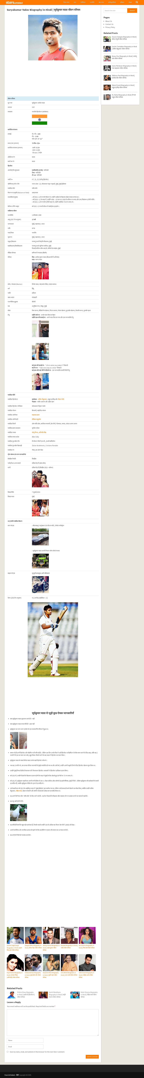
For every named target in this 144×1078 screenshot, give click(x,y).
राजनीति (92, 2)
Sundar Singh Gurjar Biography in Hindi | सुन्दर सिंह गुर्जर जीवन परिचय (14, 948)
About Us (108, 21)
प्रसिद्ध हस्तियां (112, 2)
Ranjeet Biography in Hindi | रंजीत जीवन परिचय (69, 947)
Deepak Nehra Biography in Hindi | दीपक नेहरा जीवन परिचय (33, 947)
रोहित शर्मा (19, 791)
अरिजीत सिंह (42, 432)
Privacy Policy (110, 27)
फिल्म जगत (66, 2)
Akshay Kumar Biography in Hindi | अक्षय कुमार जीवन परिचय (51, 948)
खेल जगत (101, 2)
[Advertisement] (53, 78)
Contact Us (109, 24)
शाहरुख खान (36, 415)
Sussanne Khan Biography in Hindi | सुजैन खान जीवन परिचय (51, 975)
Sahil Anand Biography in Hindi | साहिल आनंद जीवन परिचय (86, 975)
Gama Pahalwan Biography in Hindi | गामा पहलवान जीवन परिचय (124, 67)
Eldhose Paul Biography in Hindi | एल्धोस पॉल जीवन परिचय (123, 76)
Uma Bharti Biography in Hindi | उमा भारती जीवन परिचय (69, 974)
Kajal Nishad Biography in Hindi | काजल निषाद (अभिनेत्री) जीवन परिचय (14, 975)
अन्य (75, 2)
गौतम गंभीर (61, 399)
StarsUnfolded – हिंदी (11, 1075)
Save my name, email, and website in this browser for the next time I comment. (37, 1052)
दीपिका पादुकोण (36, 419)
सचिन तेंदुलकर (42, 399)
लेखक (130, 2)
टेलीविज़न (82, 2)
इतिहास (122, 2)
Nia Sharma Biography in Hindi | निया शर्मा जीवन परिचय (86, 947)
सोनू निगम (35, 432)
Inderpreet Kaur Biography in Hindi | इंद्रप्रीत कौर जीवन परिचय (33, 975)
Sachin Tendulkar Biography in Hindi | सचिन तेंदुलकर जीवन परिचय (124, 47)
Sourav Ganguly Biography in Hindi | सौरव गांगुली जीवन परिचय (124, 38)
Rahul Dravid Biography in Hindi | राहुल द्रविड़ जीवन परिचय (123, 86)
